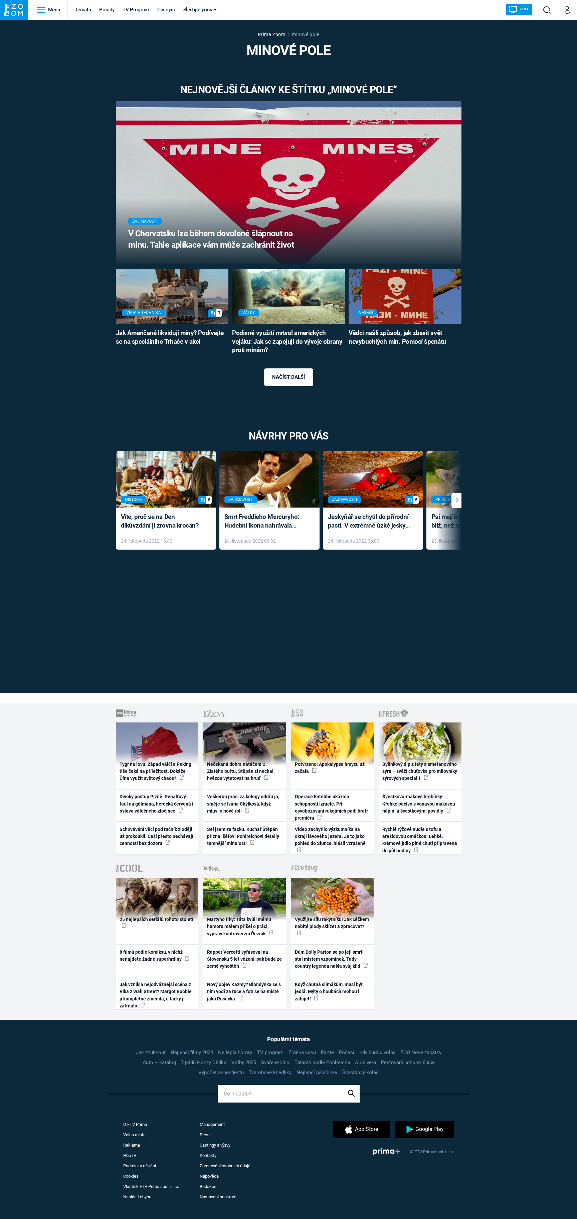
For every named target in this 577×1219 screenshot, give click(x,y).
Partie (327, 1052)
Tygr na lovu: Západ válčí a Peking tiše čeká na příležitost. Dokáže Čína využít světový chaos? (155, 771)
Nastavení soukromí (218, 1196)
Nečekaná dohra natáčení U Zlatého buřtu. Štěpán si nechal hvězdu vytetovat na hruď (240, 771)
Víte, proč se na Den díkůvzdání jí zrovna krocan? (160, 521)
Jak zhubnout (151, 1052)
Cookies (131, 1176)
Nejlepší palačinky (317, 1073)
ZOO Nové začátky (420, 1052)
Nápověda (209, 1176)
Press (205, 1134)
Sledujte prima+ (199, 10)
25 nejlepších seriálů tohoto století (156, 919)
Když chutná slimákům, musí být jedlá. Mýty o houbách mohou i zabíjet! (329, 991)
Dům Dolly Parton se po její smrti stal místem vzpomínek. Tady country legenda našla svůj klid (329, 959)
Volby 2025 (243, 1062)
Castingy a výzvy (215, 1145)
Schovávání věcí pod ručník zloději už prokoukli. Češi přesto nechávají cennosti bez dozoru (156, 836)
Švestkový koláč (360, 1073)
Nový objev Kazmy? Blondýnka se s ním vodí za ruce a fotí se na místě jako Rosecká (244, 991)
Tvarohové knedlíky (270, 1073)
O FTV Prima (135, 1124)
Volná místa (134, 1134)
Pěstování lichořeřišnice (408, 1062)
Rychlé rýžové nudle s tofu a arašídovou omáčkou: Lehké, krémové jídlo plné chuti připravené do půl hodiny (419, 840)
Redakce (208, 1186)
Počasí (346, 1052)
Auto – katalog (159, 1062)
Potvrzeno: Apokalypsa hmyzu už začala (330, 767)
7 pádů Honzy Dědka (203, 1062)
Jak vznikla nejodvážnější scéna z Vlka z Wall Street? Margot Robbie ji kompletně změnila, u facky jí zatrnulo (156, 995)
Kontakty (208, 1155)
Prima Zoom (271, 34)
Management (212, 1124)
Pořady (106, 10)
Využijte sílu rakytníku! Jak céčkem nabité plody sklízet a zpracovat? (332, 923)
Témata (83, 10)
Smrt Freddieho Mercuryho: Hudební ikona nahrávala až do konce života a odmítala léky (264, 521)
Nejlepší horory (235, 1052)
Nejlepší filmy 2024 (192, 1052)
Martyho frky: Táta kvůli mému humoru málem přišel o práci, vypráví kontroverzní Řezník (239, 926)
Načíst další (288, 377)
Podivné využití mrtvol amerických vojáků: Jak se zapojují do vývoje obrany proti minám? (287, 341)
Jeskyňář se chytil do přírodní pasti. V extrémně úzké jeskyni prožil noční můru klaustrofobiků (369, 521)
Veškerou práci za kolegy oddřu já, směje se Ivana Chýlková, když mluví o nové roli (243, 804)
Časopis (166, 10)
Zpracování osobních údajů (225, 1165)
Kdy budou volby (377, 1052)
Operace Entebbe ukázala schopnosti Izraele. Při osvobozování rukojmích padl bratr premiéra (331, 807)
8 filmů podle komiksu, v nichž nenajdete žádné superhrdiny (151, 955)
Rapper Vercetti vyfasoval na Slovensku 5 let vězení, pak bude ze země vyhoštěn (244, 959)
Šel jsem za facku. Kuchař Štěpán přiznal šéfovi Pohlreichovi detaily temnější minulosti (243, 836)
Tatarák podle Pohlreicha (322, 1062)
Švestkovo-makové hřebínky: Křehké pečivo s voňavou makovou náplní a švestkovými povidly (418, 804)
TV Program (136, 10)
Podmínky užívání (139, 1165)
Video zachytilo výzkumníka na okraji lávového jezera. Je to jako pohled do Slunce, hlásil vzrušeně (330, 836)
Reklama (131, 1145)
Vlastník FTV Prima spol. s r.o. (151, 1186)
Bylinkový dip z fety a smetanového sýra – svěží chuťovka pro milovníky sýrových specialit (419, 771)
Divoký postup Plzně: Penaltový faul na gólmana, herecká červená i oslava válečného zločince (156, 804)
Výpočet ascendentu (221, 1073)
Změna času (302, 1052)
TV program (270, 1052)
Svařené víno (275, 1062)
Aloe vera (365, 1062)
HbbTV (129, 1155)
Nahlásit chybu (137, 1196)
